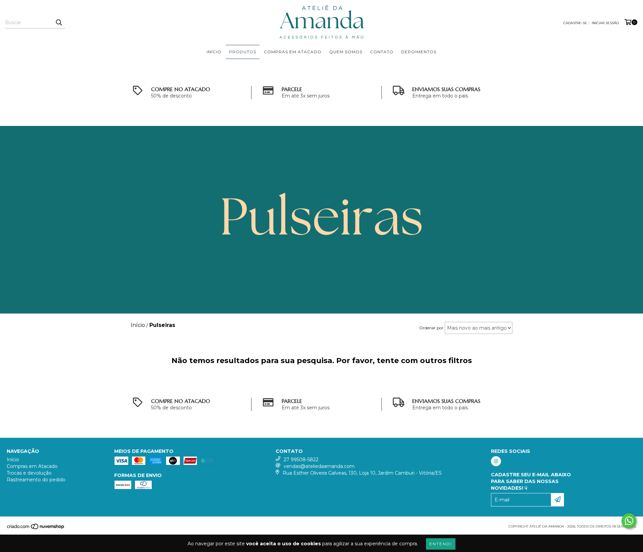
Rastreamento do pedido (36, 480)
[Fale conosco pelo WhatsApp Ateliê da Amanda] (629, 521)
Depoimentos (418, 51)
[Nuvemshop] (36, 528)
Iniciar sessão (605, 23)
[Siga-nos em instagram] (496, 461)
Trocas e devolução (29, 473)
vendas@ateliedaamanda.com (319, 466)
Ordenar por (431, 327)
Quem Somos (345, 51)
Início (214, 51)
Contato (382, 51)
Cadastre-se (575, 23)
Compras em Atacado (293, 51)
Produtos (242, 51)
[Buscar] (58, 22)
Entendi (440, 543)
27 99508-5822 (301, 460)
